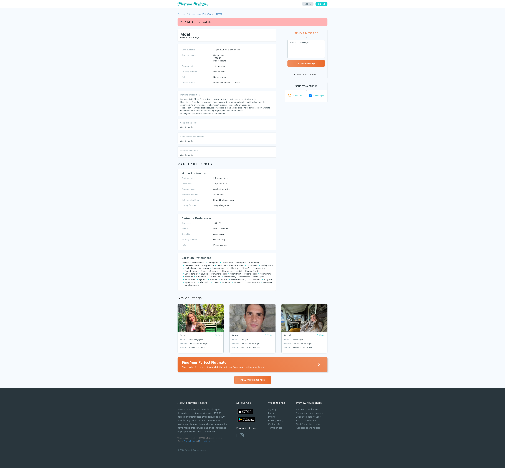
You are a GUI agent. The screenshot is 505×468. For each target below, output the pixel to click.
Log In (307, 4)
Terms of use (275, 427)
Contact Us (274, 424)
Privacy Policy (189, 441)
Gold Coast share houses (309, 424)
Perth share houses (306, 420)
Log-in (271, 413)
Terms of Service (206, 441)
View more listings (252, 379)
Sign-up (272, 409)
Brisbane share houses (308, 416)
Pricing (272, 416)
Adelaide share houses (308, 427)
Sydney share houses (307, 409)
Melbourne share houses (309, 413)
